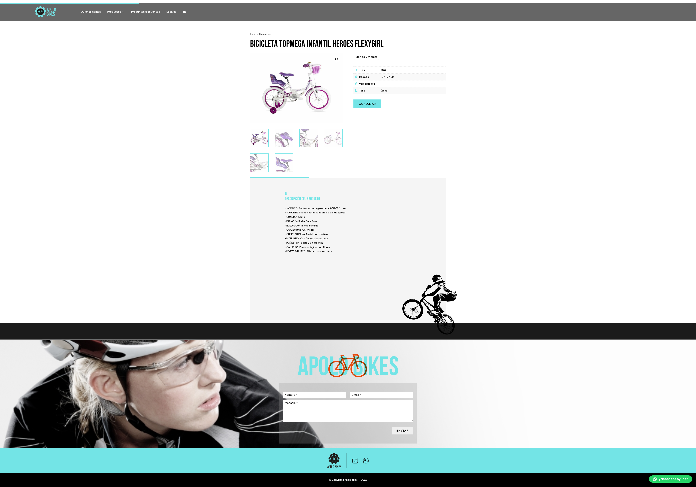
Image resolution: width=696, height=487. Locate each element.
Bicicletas (265, 34)
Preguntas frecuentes (145, 12)
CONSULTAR (367, 104)
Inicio (253, 34)
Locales (171, 12)
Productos (114, 12)
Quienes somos (91, 12)
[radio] (366, 57)
